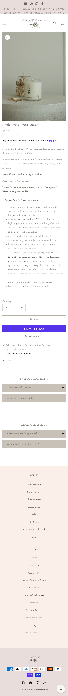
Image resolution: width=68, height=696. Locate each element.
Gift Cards (34, 522)
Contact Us (34, 573)
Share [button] (9, 361)
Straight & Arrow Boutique (37, 690)
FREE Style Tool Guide (34, 529)
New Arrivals (34, 484)
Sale (34, 514)
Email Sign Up (34, 633)
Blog (34, 537)
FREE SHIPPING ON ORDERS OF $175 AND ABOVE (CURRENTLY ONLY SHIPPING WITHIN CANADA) (34, 11)
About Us (34, 565)
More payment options (34, 336)
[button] (4, 23)
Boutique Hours (34, 618)
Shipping (5, 135)
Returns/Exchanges (34, 595)
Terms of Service (34, 610)
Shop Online (34, 492)
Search (34, 558)
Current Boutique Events (34, 580)
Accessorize (34, 507)
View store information (18, 353)
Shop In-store (34, 499)
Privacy (34, 603)
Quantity (6, 301)
